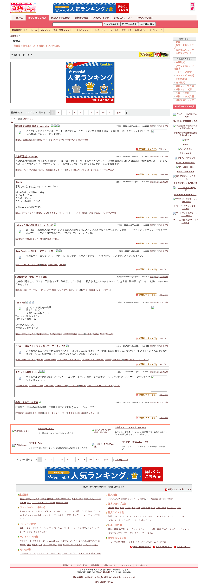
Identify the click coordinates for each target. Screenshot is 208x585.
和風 (40, 140)
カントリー (169, 516)
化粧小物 (27, 515)
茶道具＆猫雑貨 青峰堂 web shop (32, 126)
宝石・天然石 (72, 515)
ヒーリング (120, 520)
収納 (86, 499)
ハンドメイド (26, 541)
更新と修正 (126, 30)
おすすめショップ (82, 30)
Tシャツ (23, 511)
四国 (153, 507)
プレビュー (164, 149)
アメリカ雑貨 (121, 499)
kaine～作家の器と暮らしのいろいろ (34, 225)
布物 (60, 545)
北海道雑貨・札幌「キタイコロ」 (32, 277)
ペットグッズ (42, 553)
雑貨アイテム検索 (60, 17)
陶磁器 (98, 213)
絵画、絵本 (37, 413)
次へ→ (120, 112)
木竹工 (56, 239)
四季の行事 (113, 529)
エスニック (147, 516)
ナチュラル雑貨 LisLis (27, 372)
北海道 (90, 213)
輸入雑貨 (180, 82)
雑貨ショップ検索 (37, 17)
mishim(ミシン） (46, 428)
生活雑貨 (14, 36)
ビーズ (82, 515)
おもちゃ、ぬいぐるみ (42, 541)
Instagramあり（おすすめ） (77, 140)
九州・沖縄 (161, 507)
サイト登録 (113, 30)
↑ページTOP (121, 459)
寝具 (29, 502)
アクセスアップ (142, 542)
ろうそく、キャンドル (59, 213)
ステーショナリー (28, 553)
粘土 (40, 545)
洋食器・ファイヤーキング (55, 413)
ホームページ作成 (158, 542)
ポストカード (84, 553)
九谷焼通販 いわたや (26, 156)
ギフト (46, 140)
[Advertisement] (36, 82)
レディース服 (34, 511)
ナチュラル (53, 264)
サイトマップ (156, 30)
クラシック (179, 516)
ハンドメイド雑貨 (78, 213)
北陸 (138, 507)
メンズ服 (44, 511)
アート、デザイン (70, 553)
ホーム (19, 17)
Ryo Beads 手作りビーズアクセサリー (35, 251)
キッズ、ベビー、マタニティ (99, 385)
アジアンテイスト (121, 516)
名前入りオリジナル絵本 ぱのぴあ (130, 427)
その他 (62, 264)
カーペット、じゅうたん (70, 528)
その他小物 (36, 515)
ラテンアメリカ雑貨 (136, 499)
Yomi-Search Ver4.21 (104, 582)
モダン (129, 520)
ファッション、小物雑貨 (93, 359)
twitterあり (58, 140)
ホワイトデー (59, 170)
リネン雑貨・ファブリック (69, 359)
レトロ (135, 520)
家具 (46, 213)
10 (103, 112)
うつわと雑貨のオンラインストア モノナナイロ (40, 346)
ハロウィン (181, 529)
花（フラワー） (50, 545)
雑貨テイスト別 (184, 89)
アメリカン (158, 516)
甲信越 (128, 507)
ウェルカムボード (41, 532)
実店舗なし (171, 507)
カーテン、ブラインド (49, 528)
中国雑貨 (20, 413)
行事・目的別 (182, 93)
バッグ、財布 (86, 511)
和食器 (19, 140)
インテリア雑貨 (30, 170)
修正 (151, 126)
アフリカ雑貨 (152, 499)
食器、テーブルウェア (104, 170)
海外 (179, 507)
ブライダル (129, 533)
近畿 (143, 507)
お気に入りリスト (123, 17)
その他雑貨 (181, 79)
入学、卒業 (156, 529)
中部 (134, 507)
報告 (156, 126)
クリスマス (73, 385)
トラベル (149, 533)
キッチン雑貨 (38, 239)
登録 (178, 42)
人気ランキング (101, 17)
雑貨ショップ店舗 (185, 86)
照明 (84, 528)
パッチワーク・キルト (72, 545)
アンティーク (92, 413)
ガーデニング (61, 385)
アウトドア (139, 533)
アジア (111, 499)
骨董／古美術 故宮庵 (26, 402)
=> (110, 112)
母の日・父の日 (45, 170)
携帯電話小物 (62, 502)
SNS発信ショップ (185, 100)
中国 (148, 507)
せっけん (76, 290)
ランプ (30, 532)
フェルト (87, 545)
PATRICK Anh (35, 443)
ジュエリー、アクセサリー (27, 264)
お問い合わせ (141, 30)
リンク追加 (164, 126)
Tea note (20, 302)
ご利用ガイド (99, 30)
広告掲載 (95, 565)
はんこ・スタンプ (61, 541)
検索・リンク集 (128, 542)
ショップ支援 (114, 542)
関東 (122, 507)
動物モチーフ (43, 334)
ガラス (85, 290)
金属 (29, 545)
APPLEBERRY (105, 572)
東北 (34, 140)
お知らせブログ (145, 17)
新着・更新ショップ (142, 547)
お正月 (77, 170)
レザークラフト (103, 290)
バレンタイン (87, 170)
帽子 (78, 511)
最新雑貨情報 (81, 17)
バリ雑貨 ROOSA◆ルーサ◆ (135, 442)
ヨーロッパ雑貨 (70, 334)
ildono (19, 182)
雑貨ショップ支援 (185, 96)
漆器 (78, 413)
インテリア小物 (109, 213)
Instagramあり (106, 334)
